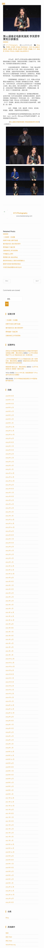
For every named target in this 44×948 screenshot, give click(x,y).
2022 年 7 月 (10, 585)
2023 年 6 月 (10, 543)
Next (35, 281)
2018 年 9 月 (10, 763)
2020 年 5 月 (10, 686)
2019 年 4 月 (10, 736)
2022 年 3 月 (10, 601)
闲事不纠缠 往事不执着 (10, 240)
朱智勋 (18, 47)
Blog (38, 45)
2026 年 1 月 (10, 423)
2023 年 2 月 (10, 558)
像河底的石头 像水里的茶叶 (12, 244)
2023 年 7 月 (10, 539)
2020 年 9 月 (10, 670)
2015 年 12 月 (10, 887)
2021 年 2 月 (9, 651)
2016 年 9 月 (10, 856)
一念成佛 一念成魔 (9, 237)
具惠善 (17, 51)
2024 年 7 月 (10, 492)
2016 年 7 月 (10, 863)
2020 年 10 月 (10, 666)
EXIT (34, 49)
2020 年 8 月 (10, 674)
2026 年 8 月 (10, 396)
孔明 (30, 47)
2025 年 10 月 (10, 434)
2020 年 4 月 (10, 689)
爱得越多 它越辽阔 (9, 247)
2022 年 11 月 (10, 570)
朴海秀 (13, 47)
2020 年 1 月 (10, 701)
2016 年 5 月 (10, 871)
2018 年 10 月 (10, 759)
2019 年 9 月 (10, 717)
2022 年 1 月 (9, 608)
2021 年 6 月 (10, 635)
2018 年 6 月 (10, 775)
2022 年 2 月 (10, 604)
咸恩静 (10, 49)
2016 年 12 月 (10, 844)
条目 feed (9, 937)
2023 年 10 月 (10, 527)
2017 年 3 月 (10, 833)
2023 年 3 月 (10, 554)
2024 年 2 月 (10, 512)
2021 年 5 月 (10, 639)
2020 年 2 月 (10, 697)
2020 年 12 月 (10, 659)
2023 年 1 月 (10, 562)
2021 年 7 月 (10, 632)
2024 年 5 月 (10, 500)
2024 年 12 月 (10, 473)
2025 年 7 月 (10, 446)
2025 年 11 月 (10, 430)
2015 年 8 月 (10, 902)
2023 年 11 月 (10, 523)
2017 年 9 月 (10, 809)
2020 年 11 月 (10, 662)
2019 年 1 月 (9, 747)
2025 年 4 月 (10, 458)
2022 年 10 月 (10, 574)
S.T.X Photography (12, 45)
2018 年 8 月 (10, 767)
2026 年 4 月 (10, 411)
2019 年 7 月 (10, 724)
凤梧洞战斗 (24, 47)
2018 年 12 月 (10, 751)
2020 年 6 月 (10, 682)
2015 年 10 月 (10, 894)
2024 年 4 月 (10, 504)
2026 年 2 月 (10, 419)
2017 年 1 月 (9, 840)
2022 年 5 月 (10, 593)
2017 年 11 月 (10, 802)
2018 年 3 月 (10, 786)
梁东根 (15, 49)
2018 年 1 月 (9, 794)
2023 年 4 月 (10, 550)
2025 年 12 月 (10, 427)
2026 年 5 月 (10, 407)
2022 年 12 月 (10, 566)
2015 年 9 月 (10, 898)
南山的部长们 (24, 51)
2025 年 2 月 (10, 465)
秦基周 (20, 49)
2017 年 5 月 (10, 825)
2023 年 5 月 (10, 546)
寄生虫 (12, 51)
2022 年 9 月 (10, 577)
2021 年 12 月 (10, 612)
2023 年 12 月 (10, 519)
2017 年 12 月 (10, 798)
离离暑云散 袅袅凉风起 (10, 257)
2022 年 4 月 (10, 597)
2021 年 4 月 (10, 643)
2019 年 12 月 (10, 705)
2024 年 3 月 (10, 508)
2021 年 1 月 (9, 655)
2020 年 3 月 (10, 693)
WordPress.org (11, 944)
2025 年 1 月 (10, 469)
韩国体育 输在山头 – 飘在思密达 (16, 367)
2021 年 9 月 (10, 624)
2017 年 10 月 (10, 805)
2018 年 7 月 (10, 771)
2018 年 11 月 (10, 755)
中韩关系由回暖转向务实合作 (12, 267)
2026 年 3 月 (10, 415)
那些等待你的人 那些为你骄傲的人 (14, 260)
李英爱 (25, 49)
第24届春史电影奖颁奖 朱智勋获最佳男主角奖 (24, 122)
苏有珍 (7, 51)
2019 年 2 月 (10, 744)
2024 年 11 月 (10, 477)
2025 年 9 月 (10, 438)
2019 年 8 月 (10, 720)
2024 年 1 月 (10, 516)
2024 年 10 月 (10, 481)
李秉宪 (8, 47)
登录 (7, 933)
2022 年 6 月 (10, 589)
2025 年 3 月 (10, 461)
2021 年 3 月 (10, 647)
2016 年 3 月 (10, 879)
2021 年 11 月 (10, 616)
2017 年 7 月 (10, 817)
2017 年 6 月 (10, 821)
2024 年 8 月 (10, 488)
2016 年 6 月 (10, 867)
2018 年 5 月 (10, 778)
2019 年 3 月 (10, 740)
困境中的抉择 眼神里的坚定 (12, 264)
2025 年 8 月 (10, 442)
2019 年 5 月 (10, 732)
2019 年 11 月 (10, 709)
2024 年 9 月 (10, 485)
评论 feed (9, 941)
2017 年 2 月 (10, 836)
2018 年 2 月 (10, 790)
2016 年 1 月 (9, 883)
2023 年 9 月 (10, 531)
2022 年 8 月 (10, 581)
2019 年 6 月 (10, 728)
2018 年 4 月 (10, 782)
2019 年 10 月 (10, 713)
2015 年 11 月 (10, 891)
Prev (8, 281)
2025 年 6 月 (10, 450)
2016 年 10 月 (10, 852)
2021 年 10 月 (10, 620)
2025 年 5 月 (10, 454)
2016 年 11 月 (10, 848)
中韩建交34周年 (8, 254)
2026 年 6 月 (10, 403)
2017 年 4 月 (10, 829)
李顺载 (30, 49)
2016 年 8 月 (10, 860)
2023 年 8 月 (10, 535)
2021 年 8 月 (10, 628)
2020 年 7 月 (10, 678)
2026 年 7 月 (10, 400)
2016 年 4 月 (10, 875)
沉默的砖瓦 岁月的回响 (10, 250)
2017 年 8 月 (10, 813)
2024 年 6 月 (10, 496)
